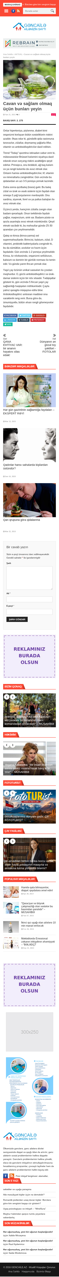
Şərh (8, 563)
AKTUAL (18, 54)
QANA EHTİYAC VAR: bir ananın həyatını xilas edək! (12, 347)
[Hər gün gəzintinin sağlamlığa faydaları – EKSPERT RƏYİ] (29, 390)
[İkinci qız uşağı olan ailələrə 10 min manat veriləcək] (11, 927)
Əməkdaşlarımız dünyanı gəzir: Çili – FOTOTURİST (28, 818)
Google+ (40, 315)
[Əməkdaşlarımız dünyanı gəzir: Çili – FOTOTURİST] (29, 807)
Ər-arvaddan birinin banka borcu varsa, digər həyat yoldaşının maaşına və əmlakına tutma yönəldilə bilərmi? (29, 865)
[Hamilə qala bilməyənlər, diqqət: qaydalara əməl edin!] (11, 892)
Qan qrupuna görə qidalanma (21, 519)
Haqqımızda (28, 1271)
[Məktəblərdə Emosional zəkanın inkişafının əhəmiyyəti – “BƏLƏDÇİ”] (11, 943)
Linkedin (11, 320)
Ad (8, 593)
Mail (9, 324)
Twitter (26, 315)
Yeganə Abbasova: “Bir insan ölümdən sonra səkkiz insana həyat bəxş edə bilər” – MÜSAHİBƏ (29, 768)
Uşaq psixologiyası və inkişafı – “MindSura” (24, 1208)
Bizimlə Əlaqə (44, 1271)
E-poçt (10, 606)
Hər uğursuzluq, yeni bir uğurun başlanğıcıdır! (28, 1232)
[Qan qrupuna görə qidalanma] (29, 500)
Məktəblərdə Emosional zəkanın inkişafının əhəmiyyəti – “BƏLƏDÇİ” (38, 941)
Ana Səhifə (8, 54)
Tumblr (24, 320)
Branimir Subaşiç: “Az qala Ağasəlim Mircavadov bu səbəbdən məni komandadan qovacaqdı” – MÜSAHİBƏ (29, 720)
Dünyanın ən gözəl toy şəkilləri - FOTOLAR (48, 345)
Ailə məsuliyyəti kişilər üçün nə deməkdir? (24, 1194)
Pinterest (39, 320)
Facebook (11, 315)
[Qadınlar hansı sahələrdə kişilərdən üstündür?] (29, 445)
